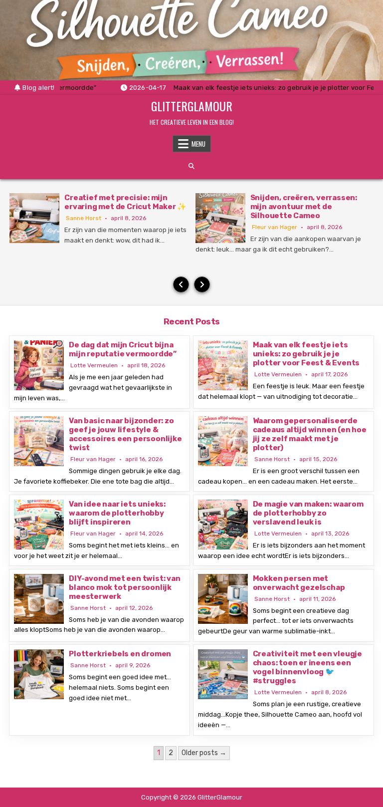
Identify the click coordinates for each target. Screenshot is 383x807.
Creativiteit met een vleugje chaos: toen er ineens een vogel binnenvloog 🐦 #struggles (307, 667)
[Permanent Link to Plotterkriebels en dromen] (39, 674)
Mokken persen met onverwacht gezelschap (299, 583)
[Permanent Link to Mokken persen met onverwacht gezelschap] (223, 599)
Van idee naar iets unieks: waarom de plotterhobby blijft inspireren (117, 513)
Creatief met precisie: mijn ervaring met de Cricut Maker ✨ (125, 202)
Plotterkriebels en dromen (120, 653)
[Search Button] (191, 166)
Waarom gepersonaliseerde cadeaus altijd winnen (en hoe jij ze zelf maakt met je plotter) (310, 434)
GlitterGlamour (191, 106)
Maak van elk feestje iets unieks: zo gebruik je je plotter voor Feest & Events (306, 353)
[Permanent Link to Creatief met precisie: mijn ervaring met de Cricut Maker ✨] (34, 218)
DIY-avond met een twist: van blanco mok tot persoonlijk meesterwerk (124, 587)
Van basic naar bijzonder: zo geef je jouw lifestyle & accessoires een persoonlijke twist (125, 434)
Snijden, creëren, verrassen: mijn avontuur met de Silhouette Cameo (303, 206)
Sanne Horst (83, 218)
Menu (198, 144)
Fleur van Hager (274, 227)
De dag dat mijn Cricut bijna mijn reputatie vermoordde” (123, 349)
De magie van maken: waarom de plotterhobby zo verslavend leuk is (308, 513)
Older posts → (204, 753)
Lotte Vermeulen (94, 365)
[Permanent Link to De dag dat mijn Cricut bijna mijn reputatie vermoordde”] (39, 365)
